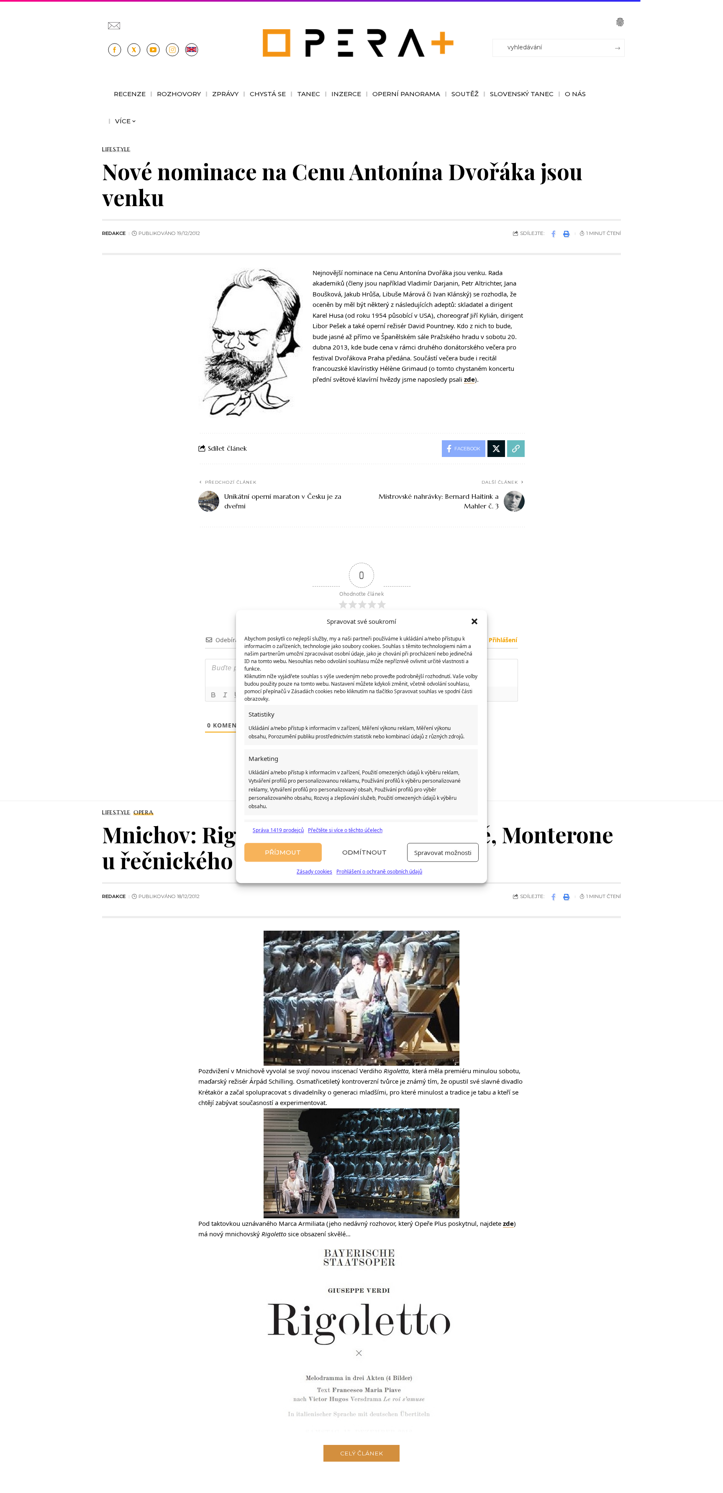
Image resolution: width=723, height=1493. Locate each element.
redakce (114, 233)
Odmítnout (364, 852)
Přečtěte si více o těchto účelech (345, 830)
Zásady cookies (314, 871)
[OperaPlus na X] (134, 49)
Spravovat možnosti (443, 852)
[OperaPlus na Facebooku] (114, 49)
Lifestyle (116, 149)
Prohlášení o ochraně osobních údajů (379, 871)
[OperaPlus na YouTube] (153, 49)
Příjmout (283, 852)
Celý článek (361, 1453)
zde (469, 379)
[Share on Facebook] (553, 233)
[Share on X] (496, 448)
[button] (474, 622)
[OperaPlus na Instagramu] (172, 49)
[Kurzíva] (225, 695)
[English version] (191, 49)
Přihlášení (502, 640)
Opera (143, 812)
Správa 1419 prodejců (278, 830)
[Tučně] (213, 695)
